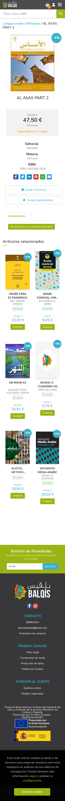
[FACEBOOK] (29, 606)
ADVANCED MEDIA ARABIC (47, 470)
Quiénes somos (32, 688)
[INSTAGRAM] (35, 606)
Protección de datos (32, 663)
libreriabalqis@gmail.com (32, 628)
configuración (32, 780)
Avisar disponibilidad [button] (39, 200)
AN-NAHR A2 (17, 382)
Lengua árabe (14, 23)
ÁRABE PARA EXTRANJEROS (17, 295)
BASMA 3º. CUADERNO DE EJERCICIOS (47, 384)
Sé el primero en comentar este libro (31, 226)
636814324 (32, 622)
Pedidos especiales (32, 693)
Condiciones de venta (32, 658)
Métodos (33, 23)
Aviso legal (32, 652)
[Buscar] (60, 13)
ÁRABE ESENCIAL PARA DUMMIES (47, 295)
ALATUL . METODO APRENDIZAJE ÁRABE (17, 470)
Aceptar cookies (32, 792)
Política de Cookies (32, 669)
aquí (32, 776)
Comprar (18, 327)
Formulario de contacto (32, 633)
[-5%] (17, 272)
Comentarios (16, 216)
